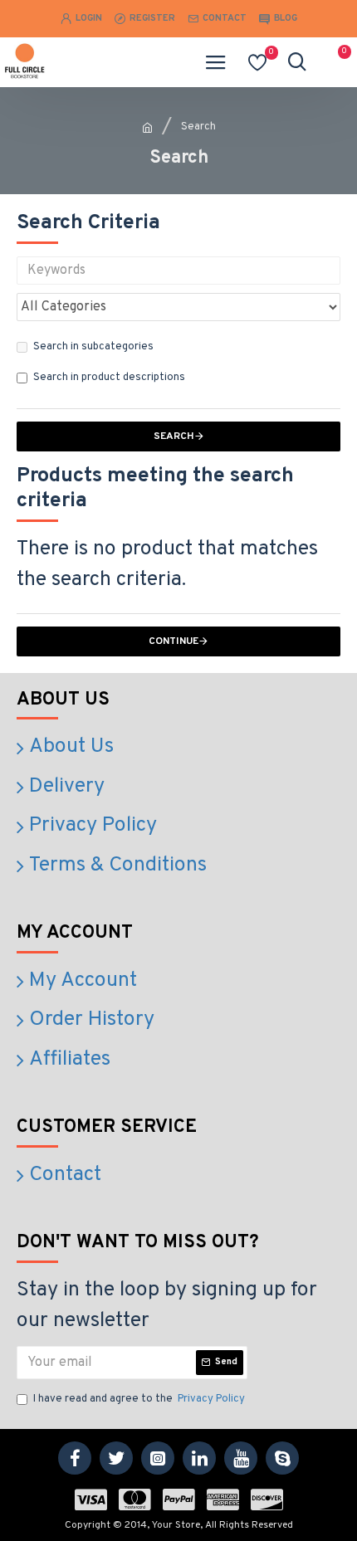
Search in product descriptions (109, 377)
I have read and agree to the (139, 1399)
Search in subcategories (93, 347)
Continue (173, 641)
